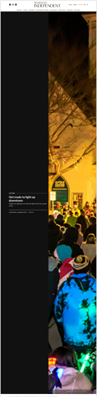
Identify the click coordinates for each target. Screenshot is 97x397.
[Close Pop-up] (65, 378)
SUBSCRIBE (48, 391)
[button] (48, 198)
